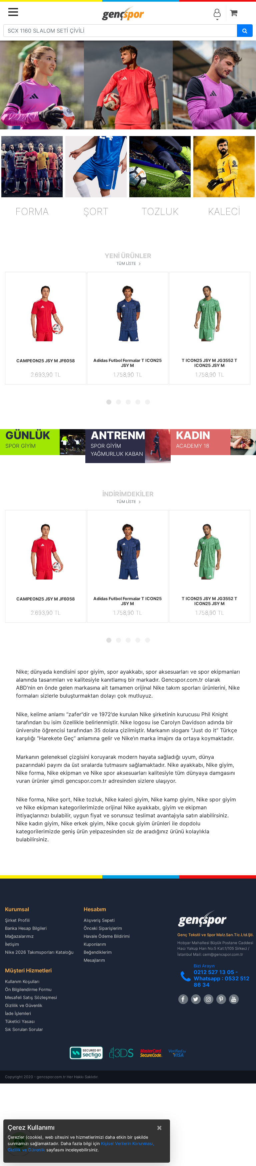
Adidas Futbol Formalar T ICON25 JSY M (127, 363)
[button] (11, 312)
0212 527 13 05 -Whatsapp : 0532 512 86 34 (221, 978)
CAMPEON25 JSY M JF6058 (45, 360)
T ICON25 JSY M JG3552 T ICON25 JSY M (209, 363)
